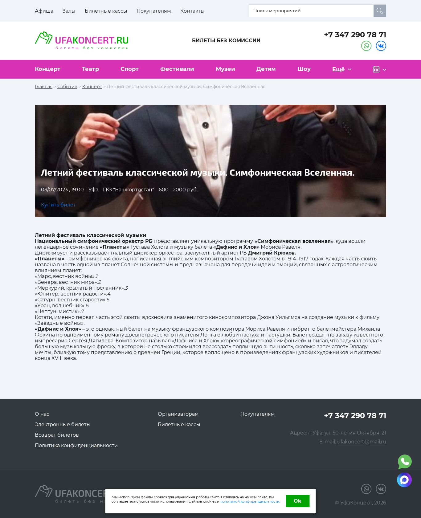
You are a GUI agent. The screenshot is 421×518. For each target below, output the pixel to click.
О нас (42, 414)
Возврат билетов (57, 435)
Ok (297, 501)
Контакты (192, 11)
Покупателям (154, 11)
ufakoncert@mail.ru (361, 442)
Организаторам (178, 414)
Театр (90, 69)
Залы (69, 11)
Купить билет (58, 205)
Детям (266, 69)
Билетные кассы (106, 11)
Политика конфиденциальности (76, 445)
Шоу (304, 69)
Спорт (130, 69)
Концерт (47, 69)
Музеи (225, 69)
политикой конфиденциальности (250, 501)
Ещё (338, 69)
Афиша (44, 11)
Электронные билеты (63, 424)
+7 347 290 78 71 (355, 34)
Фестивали (177, 69)
